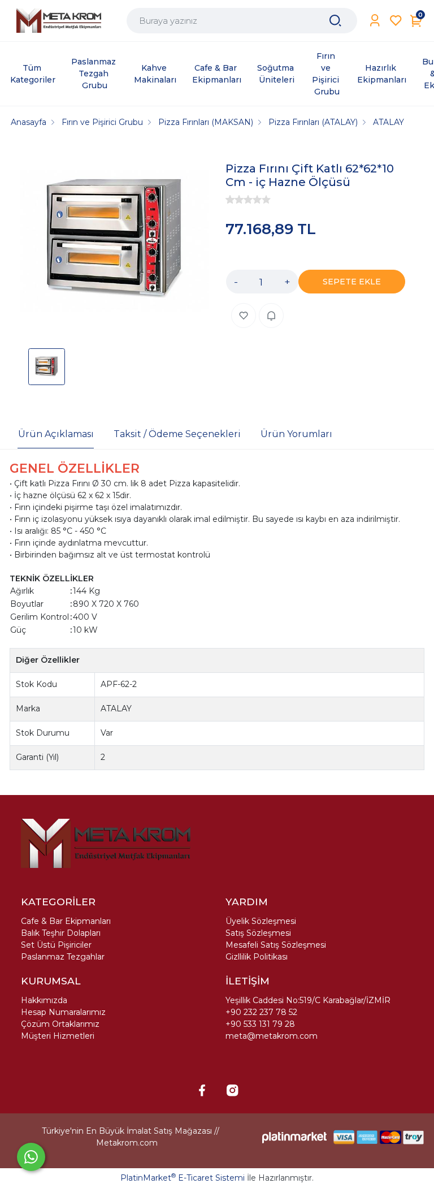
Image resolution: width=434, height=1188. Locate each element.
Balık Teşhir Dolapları (61, 933)
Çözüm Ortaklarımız (60, 1024)
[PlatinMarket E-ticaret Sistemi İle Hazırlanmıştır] (294, 1137)
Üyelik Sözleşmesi (260, 921)
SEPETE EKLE (352, 282)
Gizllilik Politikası (256, 957)
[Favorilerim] (396, 21)
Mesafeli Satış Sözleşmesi (275, 945)
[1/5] (230, 199)
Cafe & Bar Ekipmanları (66, 921)
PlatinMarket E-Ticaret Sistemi (182, 1178)
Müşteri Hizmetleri (57, 1036)
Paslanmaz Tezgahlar (63, 957)
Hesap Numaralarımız (63, 1012)
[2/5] (234, 199)
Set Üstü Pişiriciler (56, 945)
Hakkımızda (44, 1000)
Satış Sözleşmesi (258, 933)
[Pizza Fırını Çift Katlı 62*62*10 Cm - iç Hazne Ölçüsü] (114, 242)
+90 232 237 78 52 (261, 1012)
